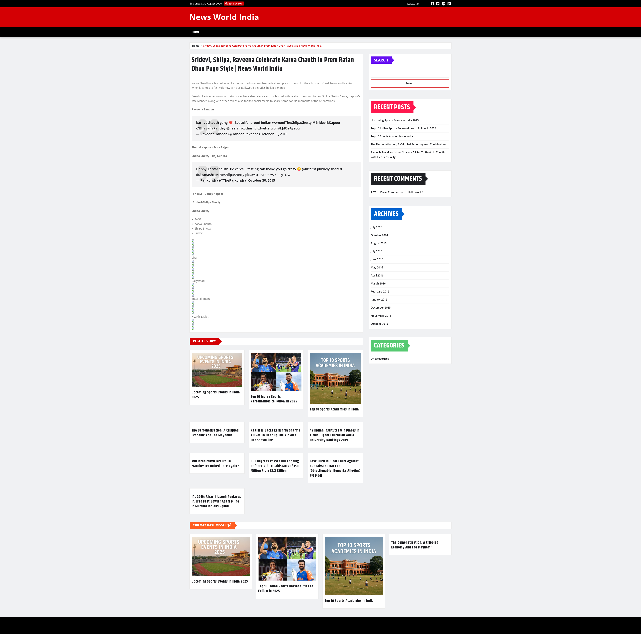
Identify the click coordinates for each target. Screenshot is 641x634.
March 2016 (378, 283)
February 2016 (380, 291)
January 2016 (379, 299)
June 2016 (377, 259)
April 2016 (377, 275)
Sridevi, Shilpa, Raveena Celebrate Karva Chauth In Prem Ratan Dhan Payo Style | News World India (262, 45)
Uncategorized (380, 359)
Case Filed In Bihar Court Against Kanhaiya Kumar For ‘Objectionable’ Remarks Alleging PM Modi (335, 468)
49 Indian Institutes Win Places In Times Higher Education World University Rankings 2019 (335, 435)
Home (196, 32)
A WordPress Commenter (387, 192)
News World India (224, 17)
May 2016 (377, 267)
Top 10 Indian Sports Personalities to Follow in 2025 (274, 399)
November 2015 (381, 316)
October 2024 (379, 235)
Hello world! (415, 192)
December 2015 (381, 307)
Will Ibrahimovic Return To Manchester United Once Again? (215, 463)
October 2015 (379, 324)
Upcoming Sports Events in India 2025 (216, 395)
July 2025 (376, 227)
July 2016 (376, 251)
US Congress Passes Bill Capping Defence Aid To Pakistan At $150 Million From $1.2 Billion (275, 466)
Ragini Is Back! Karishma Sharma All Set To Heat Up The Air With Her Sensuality (275, 435)
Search (381, 59)
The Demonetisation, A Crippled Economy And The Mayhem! (215, 433)
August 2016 (378, 243)
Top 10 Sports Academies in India (334, 409)
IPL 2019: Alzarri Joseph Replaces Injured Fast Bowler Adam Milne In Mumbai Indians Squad (216, 501)
